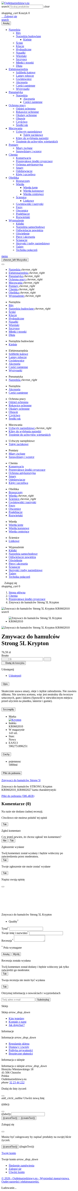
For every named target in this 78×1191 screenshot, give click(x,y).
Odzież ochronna (26, 108)
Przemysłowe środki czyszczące (34, 161)
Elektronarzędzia (18, 69)
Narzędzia (14, 29)
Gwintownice (24, 79)
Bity (18, 33)
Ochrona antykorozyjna (29, 164)
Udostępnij (15, 675)
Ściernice (21, 197)
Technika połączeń (26, 250)
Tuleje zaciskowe (33, 134)
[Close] (2, 264)
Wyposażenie (16, 220)
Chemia (13, 154)
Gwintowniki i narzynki (29, 204)
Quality (14, 921)
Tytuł (5, 928)
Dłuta (19, 65)
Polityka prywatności (21, 1050)
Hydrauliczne (23, 49)
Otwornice (22, 210)
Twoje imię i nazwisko (15, 933)
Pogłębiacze (23, 213)
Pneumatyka (16, 92)
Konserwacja (23, 157)
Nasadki (20, 52)
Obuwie (20, 118)
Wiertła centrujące (33, 194)
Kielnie (27, 39)
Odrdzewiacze (24, 171)
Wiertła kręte (30, 187)
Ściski (19, 42)
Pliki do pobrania (11, 773)
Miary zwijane (24, 148)
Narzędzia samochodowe (30, 227)
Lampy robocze (25, 75)
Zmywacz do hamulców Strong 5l (20, 780)
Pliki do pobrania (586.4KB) (17, 796)
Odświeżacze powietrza (29, 230)
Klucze (20, 46)
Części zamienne (25, 85)
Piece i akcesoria (25, 236)
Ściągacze (21, 240)
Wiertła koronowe (33, 190)
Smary (19, 167)
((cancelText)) (10, 1118)
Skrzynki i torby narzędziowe (33, 243)
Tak (5, 824)
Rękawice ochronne (27, 111)
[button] (9, 16)
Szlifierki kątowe (25, 72)
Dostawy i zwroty (19, 1047)
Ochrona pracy (17, 105)
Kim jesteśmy (16, 1018)
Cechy (6, 754)
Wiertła (20, 184)
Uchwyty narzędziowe (29, 131)
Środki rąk (22, 125)
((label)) (6, 1114)
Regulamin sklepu (19, 1043)
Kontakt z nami (17, 1021)
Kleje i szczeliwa (25, 174)
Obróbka (14, 177)
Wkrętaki (21, 56)
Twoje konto (8, 1153)
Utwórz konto (17, 1172)
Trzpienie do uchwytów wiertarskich (37, 141)
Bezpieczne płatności (21, 1053)
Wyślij (16, 954)
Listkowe (28, 200)
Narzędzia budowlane (28, 36)
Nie (4, 840)
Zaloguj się (15, 1168)
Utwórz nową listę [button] (22, 1098)
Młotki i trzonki (25, 62)
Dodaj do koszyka (13, 663)
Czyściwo (21, 121)
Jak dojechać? (17, 1025)
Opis (5, 684)
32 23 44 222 (16, 1082)
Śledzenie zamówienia (21, 1165)
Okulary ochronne (26, 115)
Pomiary (13, 144)
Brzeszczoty (23, 180)
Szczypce (21, 59)
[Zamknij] (2, 1095)
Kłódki (20, 223)
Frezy (19, 207)
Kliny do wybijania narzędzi (32, 138)
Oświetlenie (23, 233)
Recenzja (7, 940)
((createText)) (28, 1118)
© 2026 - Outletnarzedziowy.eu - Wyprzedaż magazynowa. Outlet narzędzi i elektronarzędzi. (35, 1180)
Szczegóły (8, 709)
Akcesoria (22, 82)
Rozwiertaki (23, 217)
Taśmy (20, 246)
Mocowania (15, 128)
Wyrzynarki (22, 88)
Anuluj (6, 23)
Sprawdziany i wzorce (29, 151)
